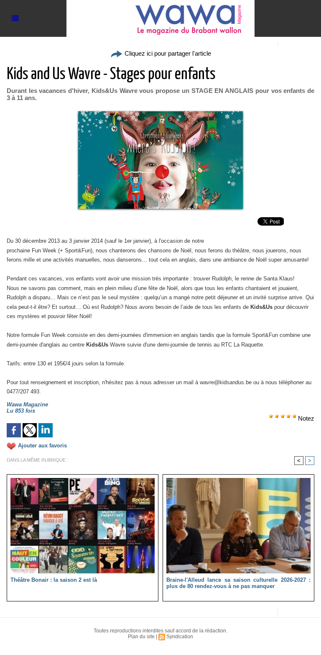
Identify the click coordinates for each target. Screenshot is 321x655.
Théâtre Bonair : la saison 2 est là (53, 580)
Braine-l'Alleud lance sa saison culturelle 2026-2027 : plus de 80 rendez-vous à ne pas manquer (238, 583)
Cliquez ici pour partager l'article (167, 53)
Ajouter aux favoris (42, 445)
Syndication (179, 637)
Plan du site (141, 637)
